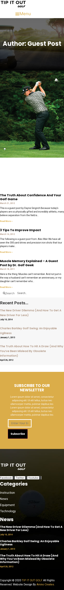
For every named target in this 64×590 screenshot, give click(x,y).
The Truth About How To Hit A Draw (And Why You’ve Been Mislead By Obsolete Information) (31, 350)
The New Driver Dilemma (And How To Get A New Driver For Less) (31, 528)
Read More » (6, 221)
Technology (8, 511)
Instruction (7, 492)
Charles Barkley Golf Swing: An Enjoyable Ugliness (29, 542)
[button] (23, 14)
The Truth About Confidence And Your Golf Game (30, 197)
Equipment (7, 505)
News (4, 499)
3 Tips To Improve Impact (20, 230)
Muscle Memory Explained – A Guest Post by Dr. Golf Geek (29, 263)
